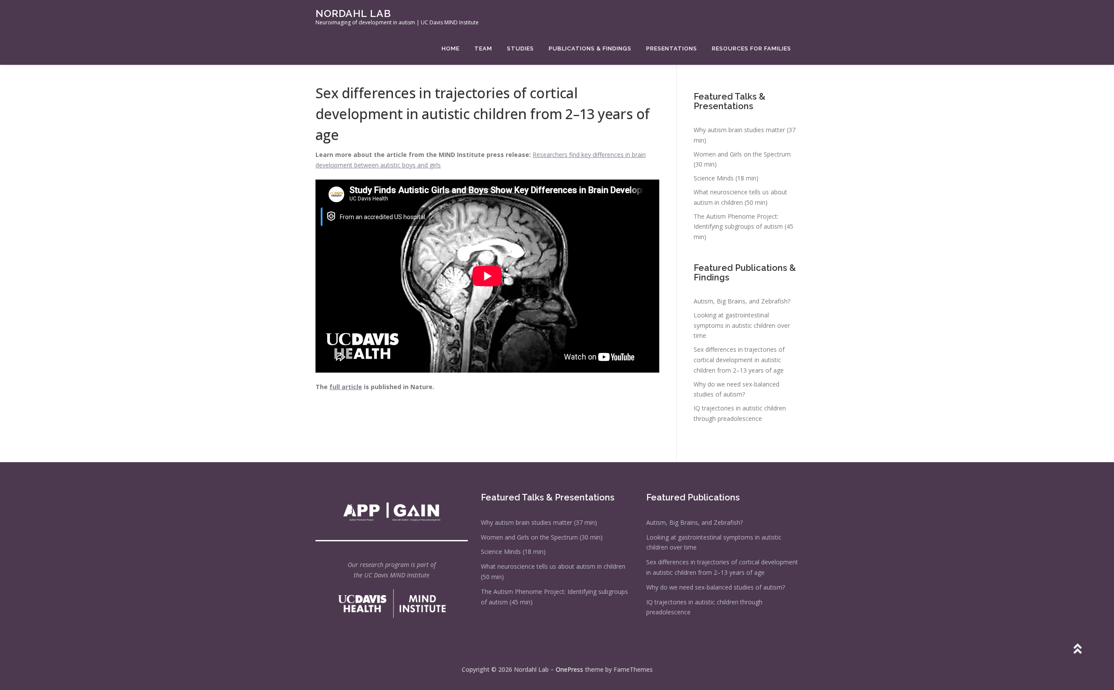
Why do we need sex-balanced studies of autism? (715, 587)
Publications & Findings (590, 48)
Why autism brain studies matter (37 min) (539, 522)
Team (483, 48)
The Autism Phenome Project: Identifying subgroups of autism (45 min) (743, 226)
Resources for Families (751, 48)
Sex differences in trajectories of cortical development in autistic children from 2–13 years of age (739, 359)
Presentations (671, 48)
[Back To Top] (1077, 649)
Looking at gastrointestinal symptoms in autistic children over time (742, 325)
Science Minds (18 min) (726, 178)
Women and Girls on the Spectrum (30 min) (542, 537)
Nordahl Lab (353, 13)
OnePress (569, 669)
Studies (520, 48)
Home (451, 48)
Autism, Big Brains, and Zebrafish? (742, 301)
